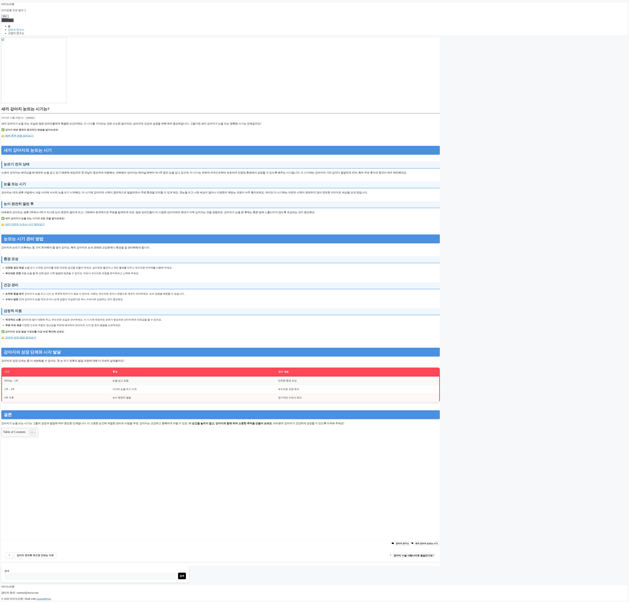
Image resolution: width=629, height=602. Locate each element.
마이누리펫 (7, 4)
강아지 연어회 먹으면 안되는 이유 (35, 555)
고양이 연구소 (16, 33)
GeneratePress (43, 598)
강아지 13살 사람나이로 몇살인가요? (414, 555)
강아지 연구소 (16, 29)
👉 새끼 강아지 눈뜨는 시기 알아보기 (23, 224)
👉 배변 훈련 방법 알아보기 (17, 135)
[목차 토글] (31, 432)
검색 (7, 571)
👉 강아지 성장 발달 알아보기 (18, 337)
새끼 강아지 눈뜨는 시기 (426, 543)
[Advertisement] (99, 489)
